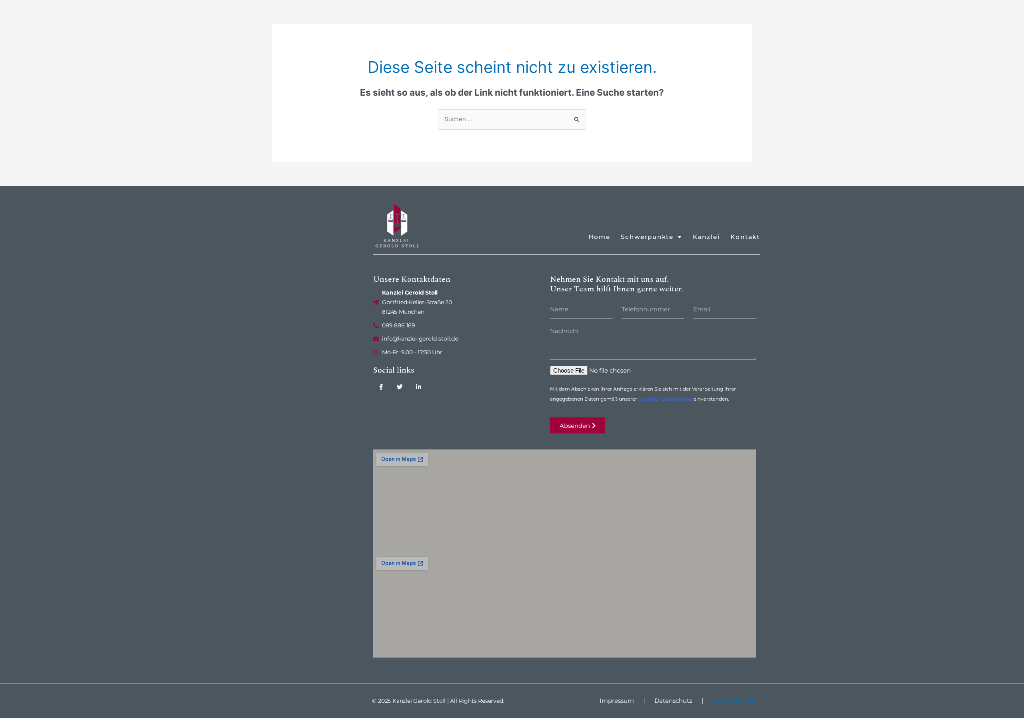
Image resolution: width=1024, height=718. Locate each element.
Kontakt (745, 237)
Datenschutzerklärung (665, 399)
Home (599, 237)
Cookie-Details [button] (734, 700)
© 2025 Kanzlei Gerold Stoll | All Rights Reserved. (438, 700)
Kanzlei (706, 237)
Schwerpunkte (647, 237)
